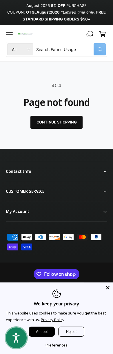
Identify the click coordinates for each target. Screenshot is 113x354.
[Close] (108, 288)
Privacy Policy (52, 319)
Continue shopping (57, 122)
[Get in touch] (89, 34)
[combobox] (71, 49)
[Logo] (25, 34)
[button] (9, 34)
